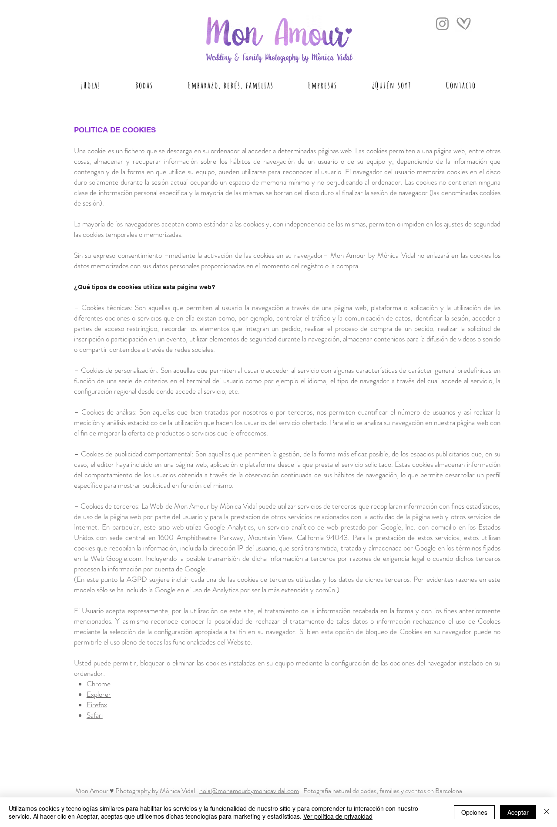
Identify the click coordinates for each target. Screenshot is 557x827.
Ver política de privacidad (337, 816)
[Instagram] (442, 23)
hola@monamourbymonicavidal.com (249, 791)
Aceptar (518, 812)
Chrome (99, 683)
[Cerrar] (546, 812)
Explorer (99, 694)
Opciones (474, 812)
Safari (95, 715)
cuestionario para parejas (102, 745)
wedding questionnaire (99, 755)
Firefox (97, 704)
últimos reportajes (93, 735)
